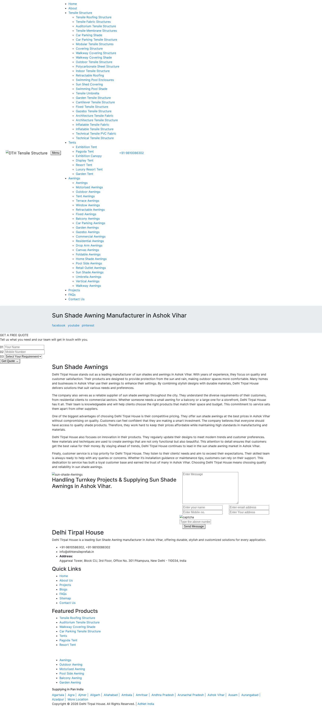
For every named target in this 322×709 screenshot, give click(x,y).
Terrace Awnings (87, 200)
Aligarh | (96, 695)
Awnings (74, 178)
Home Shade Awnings (91, 259)
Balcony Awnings (88, 218)
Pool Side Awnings (89, 263)
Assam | (234, 695)
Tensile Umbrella (87, 93)
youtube (73, 325)
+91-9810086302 (131, 153)
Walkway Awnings (88, 285)
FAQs (71, 294)
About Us (66, 580)
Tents (72, 142)
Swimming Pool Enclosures (95, 80)
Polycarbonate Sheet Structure (97, 66)
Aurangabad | (251, 695)
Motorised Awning (72, 669)
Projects (74, 290)
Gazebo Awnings (88, 232)
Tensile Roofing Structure (93, 17)
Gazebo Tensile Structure (93, 111)
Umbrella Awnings (88, 277)
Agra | (72, 695)
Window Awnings (88, 205)
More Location (78, 699)
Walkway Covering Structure (96, 53)
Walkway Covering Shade (94, 57)
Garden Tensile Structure (93, 98)
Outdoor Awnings (88, 192)
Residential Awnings (90, 241)
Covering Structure (89, 48)
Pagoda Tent (85, 151)
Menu (55, 152)
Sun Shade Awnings (89, 272)
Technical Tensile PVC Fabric (96, 133)
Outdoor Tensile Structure (94, 62)
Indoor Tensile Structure (93, 71)
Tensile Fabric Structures (93, 21)
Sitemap (65, 598)
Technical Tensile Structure (95, 138)
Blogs (63, 589)
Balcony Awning (70, 678)
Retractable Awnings (90, 209)
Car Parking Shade (89, 35)
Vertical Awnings (87, 281)
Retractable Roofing (90, 75)
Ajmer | (83, 695)
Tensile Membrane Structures (96, 30)
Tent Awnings (85, 196)
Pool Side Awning (71, 673)
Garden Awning (70, 682)
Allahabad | (112, 695)
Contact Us (76, 299)
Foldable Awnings (88, 254)
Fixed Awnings (86, 214)
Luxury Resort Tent (89, 169)
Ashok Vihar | (217, 695)
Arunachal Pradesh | (192, 695)
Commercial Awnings (90, 236)
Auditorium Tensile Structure (96, 26)
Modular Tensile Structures (94, 44)
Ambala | (128, 695)
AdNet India (146, 704)
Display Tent (84, 160)
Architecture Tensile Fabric (94, 115)
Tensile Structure (80, 13)
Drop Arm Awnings (89, 245)
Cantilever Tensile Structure (95, 102)
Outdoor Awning (70, 664)
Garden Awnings (87, 227)
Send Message (194, 526)
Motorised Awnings (89, 187)
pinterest (88, 325)
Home (72, 4)
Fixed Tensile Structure (92, 107)
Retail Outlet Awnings (91, 268)
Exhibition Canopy (89, 156)
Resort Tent (84, 165)
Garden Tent (84, 174)
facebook (58, 325)
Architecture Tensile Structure (97, 120)
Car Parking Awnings (90, 223)
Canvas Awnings (87, 250)
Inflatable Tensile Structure (94, 129)
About (72, 8)
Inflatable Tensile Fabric (92, 124)
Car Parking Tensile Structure (96, 39)
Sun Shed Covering (89, 84)
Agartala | (59, 695)
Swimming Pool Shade (91, 89)
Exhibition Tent (86, 147)
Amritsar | (143, 695)
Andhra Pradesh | (164, 695)
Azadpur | (59, 699)
